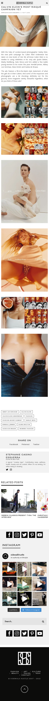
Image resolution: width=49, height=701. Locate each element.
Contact (26, 675)
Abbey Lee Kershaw (9, 412)
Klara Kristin (24, 424)
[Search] (47, 3)
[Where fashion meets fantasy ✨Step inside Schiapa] (24, 569)
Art (25, 671)
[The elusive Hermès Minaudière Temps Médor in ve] (39, 584)
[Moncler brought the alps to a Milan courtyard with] (24, 584)
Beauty (15, 673)
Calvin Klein (26, 412)
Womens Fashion (27, 428)
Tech (38, 673)
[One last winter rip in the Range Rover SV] (9, 599)
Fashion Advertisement (12, 420)
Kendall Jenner (8, 424)
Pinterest (26, 444)
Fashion (29, 416)
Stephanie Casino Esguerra (10, 12)
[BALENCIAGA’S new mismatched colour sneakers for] (24, 599)
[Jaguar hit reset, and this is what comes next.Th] (39, 599)
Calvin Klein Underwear (12, 416)
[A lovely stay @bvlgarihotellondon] (9, 569)
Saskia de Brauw (9, 428)
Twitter (36, 444)
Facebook (14, 444)
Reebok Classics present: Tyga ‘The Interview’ (19, 516)
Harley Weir (31, 420)
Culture (36, 671)
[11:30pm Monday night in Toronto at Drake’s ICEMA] (9, 584)
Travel (27, 673)
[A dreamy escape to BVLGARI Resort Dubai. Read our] (39, 569)
